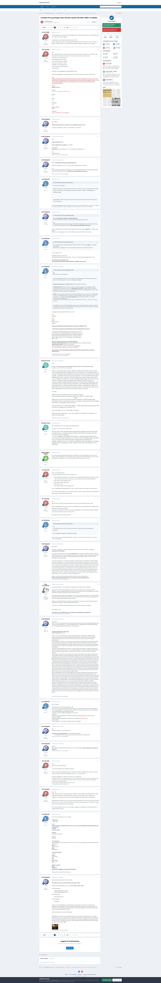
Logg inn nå (69, 948)
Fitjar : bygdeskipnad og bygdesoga (59, 144)
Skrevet (56, 32)
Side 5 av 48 (75, 27)
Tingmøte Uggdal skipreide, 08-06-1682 (60, 631)
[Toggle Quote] (53, 182)
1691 (71, 912)
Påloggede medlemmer (56, 9)
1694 (75, 885)
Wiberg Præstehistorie (72, 296)
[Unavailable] (55, 820)
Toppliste (65, 9)
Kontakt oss (79, 974)
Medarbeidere (47, 9)
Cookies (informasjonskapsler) (89, 974)
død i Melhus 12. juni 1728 (77, 288)
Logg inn (119, 2)
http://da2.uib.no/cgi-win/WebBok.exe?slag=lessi (77, 171)
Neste (67, 27)
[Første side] (41, 27)
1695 (79, 885)
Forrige (44, 27)
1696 (82, 885)
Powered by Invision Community (80, 976)
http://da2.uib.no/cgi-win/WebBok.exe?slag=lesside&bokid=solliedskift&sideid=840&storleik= (71, 612)
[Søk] (120, 7)
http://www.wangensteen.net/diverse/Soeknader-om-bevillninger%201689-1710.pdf (69, 325)
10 (64, 27)
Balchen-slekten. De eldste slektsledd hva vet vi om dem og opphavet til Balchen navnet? (70, 577)
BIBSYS (53, 866)
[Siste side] (70, 27)
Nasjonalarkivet (44, 2)
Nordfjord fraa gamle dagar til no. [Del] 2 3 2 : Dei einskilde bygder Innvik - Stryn (68, 124)
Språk (66, 974)
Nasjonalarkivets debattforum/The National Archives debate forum (110, 30)
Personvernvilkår (72, 974)
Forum (40, 9)
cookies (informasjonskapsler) (53, 980)
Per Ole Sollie (108, 47)
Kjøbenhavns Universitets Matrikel (59, 733)
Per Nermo (118, 47)
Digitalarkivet (53, 6)
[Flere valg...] (98, 32)
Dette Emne (115, 6)
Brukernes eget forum (54, 22)
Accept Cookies (107, 980)
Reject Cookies (117, 980)
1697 (65, 921)
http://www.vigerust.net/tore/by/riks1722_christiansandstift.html (64, 341)
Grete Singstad (108, 43)
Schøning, (56, 829)
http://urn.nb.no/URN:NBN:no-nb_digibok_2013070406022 (64, 869)
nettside (87, 229)
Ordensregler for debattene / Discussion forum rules (109, 25)
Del (89, 22)
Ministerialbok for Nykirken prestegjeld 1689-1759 (65, 162)
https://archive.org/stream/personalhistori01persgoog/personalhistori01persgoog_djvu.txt (71, 328)
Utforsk (41, 6)
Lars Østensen (119, 43)
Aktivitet (47, 6)
